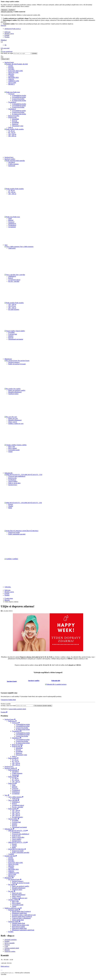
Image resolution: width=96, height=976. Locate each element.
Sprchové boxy (9, 157)
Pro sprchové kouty (23, 360)
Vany (6, 795)
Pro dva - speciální (13, 281)
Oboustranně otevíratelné (15, 339)
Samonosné (11, 165)
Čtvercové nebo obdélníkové (16, 476)
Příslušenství (8, 878)
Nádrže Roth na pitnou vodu (20, 925)
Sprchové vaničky (33, 680)
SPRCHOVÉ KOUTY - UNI (33, 502)
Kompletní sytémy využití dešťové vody (24, 915)
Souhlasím (12, 9)
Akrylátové (11, 162)
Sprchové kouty (12, 681)
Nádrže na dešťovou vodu (12, 908)
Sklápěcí (10, 336)
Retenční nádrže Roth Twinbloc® (22, 916)
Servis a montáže (9, 943)
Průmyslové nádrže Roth (19, 928)
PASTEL (11, 67)
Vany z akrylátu (20, 274)
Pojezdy (10, 504)
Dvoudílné (11, 332)
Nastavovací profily (14, 532)
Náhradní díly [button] (8, 473)
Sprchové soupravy (14, 362)
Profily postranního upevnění (16, 534)
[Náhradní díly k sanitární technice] (55, 684)
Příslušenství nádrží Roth (19, 913)
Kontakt (6, 35)
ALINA (10, 65)
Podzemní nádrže (13, 910)
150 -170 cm (12, 306)
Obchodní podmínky (10, 939)
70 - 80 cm (11, 190)
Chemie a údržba (21, 445)
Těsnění (10, 506)
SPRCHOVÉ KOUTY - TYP (33, 474)
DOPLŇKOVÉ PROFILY (30, 531)
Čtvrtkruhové (12, 102)
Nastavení (4, 9)
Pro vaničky (17, 388)
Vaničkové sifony (13, 394)
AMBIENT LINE (13, 81)
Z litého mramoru (13, 164)
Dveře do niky (12, 117)
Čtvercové (11, 94)
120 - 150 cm (12, 134)
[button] (2, 42)
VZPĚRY (15, 559)
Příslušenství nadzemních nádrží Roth (23, 930)
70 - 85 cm (11, 131)
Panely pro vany (13, 418)
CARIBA (11, 76)
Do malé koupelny (13, 309)
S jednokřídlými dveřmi (19, 95)
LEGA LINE (12, 82)
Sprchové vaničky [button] (9, 159)
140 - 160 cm (12, 194)
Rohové (10, 278)
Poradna (6, 37)
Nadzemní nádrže (13, 921)
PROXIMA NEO (13, 77)
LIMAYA (11, 79)
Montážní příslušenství (15, 392)
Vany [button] (6, 245)
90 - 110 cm (11, 132)
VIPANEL (7, 587)
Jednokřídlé (15, 119)
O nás (6, 946)
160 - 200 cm (12, 136)
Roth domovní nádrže (18, 926)
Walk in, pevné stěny (14, 483)
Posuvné (14, 121)
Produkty (3, 712)
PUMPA (10, 931)
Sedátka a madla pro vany (16, 423)
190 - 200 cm (16, 815)
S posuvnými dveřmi (18, 99)
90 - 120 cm (11, 192)
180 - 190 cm (12, 308)
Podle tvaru (16, 92)
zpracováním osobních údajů (17, 709)
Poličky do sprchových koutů (17, 364)
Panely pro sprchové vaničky (16, 390)
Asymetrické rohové (14, 279)
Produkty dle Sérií (22, 64)
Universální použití (14, 450)
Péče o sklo (11, 446)
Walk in (10, 127)
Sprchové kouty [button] (9, 62)
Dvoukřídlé (15, 122)
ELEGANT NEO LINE (15, 71)
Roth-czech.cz (5, 966)
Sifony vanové (12, 422)
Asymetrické (12, 227)
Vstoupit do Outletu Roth (8, 699)
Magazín (7, 950)
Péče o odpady (12, 448)
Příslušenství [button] (8, 359)
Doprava (7, 944)
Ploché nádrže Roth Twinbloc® (21, 911)
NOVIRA (11, 69)
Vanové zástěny (20, 331)
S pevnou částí (12, 334)
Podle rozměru (19, 129)
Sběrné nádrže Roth (18, 920)
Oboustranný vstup (17, 126)
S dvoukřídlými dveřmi (19, 97)
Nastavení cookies (9, 951)
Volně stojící (12, 248)
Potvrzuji (3, 25)
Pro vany (14, 417)
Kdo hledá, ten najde (7, 53)
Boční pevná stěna (13, 115)
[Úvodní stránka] (6, 51)
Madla (10, 508)
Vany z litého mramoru (26, 246)
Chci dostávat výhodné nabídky (43, 705)
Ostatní (10, 451)
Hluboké (10, 220)
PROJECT (11, 84)
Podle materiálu (20, 160)
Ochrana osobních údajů (11, 948)
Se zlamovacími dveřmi (19, 100)
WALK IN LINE (13, 72)
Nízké (10, 218)
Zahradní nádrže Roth (18, 923)
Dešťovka (7, 32)
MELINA (11, 74)
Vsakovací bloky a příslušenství (21, 918)
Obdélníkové (12, 109)
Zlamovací (15, 124)
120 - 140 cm (12, 304)
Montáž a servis (9, 33)
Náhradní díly (55, 680)
